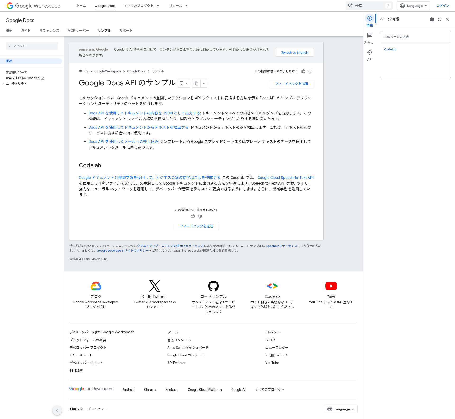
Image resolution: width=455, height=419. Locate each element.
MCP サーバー (78, 30)
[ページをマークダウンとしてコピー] (196, 83)
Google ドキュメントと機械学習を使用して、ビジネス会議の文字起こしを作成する (149, 177)
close (447, 19)
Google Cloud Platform (205, 390)
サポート (126, 30)
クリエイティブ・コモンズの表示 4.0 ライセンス (170, 246)
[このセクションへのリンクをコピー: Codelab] (106, 166)
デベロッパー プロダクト (88, 348)
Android (129, 390)
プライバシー (97, 409)
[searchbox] (32, 46)
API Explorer (176, 363)
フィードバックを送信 (291, 84)
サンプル (104, 30)
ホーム (81, 6)
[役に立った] (303, 71)
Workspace (47, 6)
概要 (9, 30)
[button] (31, 84)
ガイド (26, 30)
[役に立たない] (310, 71)
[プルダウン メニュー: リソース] (188, 5)
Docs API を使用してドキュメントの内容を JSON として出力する (144, 113)
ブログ (270, 340)
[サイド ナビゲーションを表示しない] (57, 410)
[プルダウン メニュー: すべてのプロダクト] (159, 5)
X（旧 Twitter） (277, 355)
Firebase (172, 390)
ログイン (442, 6)
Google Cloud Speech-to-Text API (285, 177)
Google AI (238, 390)
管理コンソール (179, 340)
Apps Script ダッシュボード (188, 348)
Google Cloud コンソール (185, 355)
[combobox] (369, 5)
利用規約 (76, 370)
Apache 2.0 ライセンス (281, 246)
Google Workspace (107, 71)
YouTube (272, 363)
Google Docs (105, 6)
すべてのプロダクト (139, 6)
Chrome (150, 390)
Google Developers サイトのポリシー (123, 250)
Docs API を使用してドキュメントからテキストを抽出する (138, 127)
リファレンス (49, 30)
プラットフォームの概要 (87, 340)
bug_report (432, 19)
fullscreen (440, 19)
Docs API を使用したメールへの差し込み (123, 141)
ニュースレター (276, 348)
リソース (175, 6)
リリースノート (80, 355)
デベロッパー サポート (86, 363)
